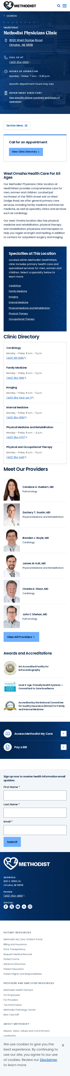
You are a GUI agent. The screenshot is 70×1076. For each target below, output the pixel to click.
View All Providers (19, 637)
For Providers (11, 1000)
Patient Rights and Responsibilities (23, 974)
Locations (12, 15)
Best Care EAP (11, 1014)
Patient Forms (11, 959)
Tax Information (13, 1005)
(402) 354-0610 (15, 378)
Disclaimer (48, 1059)
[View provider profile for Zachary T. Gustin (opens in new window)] (12, 514)
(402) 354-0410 (15, 457)
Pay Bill (64, 747)
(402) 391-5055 (15, 358)
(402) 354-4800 (13, 895)
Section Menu (14, 125)
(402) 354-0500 (19, 62)
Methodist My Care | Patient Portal (23, 939)
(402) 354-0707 (15, 437)
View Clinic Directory (24, 151)
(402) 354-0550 (15, 417)
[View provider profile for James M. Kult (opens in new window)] (12, 565)
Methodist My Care (64, 734)
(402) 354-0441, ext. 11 (19, 397)
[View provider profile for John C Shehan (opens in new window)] (12, 616)
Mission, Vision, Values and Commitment (27, 1031)
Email (14, 822)
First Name (18, 787)
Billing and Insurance (15, 944)
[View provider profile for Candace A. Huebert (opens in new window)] (12, 489)
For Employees (12, 995)
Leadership (10, 1035)
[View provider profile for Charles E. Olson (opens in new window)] (12, 591)
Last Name (18, 805)
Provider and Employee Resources (29, 983)
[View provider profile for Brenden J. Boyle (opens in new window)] (12, 540)
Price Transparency (15, 949)
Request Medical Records (18, 954)
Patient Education (14, 969)
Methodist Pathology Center (20, 1009)
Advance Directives (15, 964)
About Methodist (17, 1024)
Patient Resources (17, 932)
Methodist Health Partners (18, 990)
